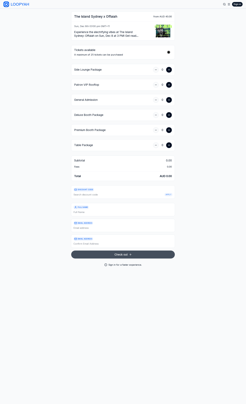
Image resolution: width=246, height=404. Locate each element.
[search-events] (224, 4)
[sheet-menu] (228, 4)
